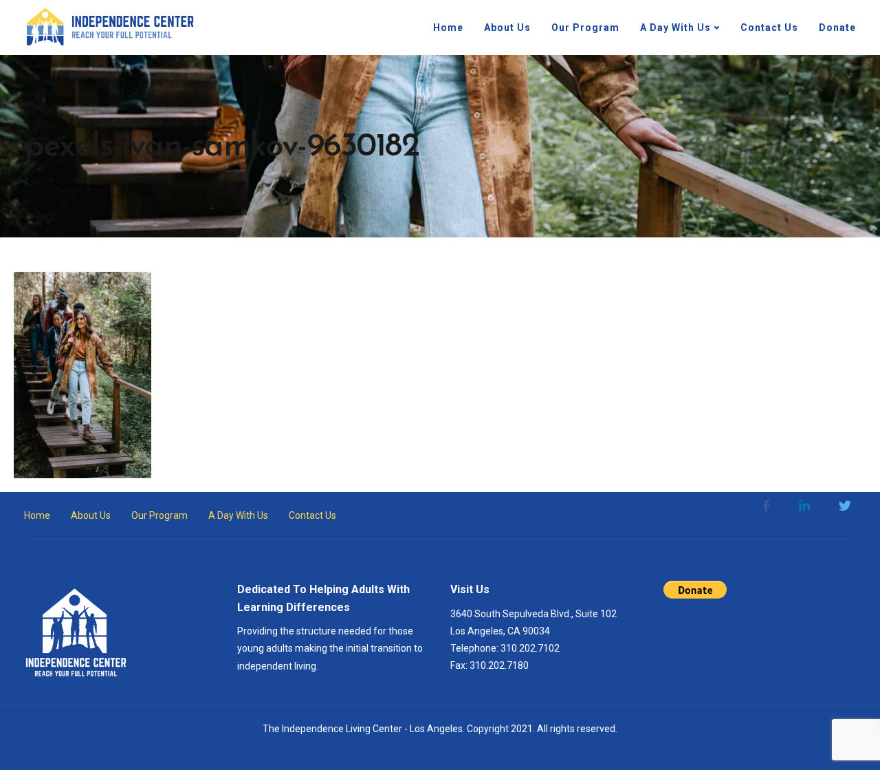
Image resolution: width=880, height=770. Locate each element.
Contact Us (769, 27)
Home (448, 27)
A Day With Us (675, 27)
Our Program (585, 27)
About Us (507, 27)
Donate (837, 27)
